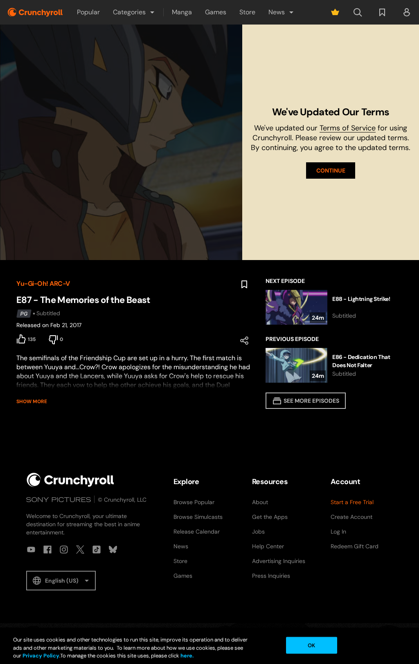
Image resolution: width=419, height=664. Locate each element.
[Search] (357, 12)
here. (186, 655)
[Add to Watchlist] (244, 284)
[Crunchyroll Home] (70, 479)
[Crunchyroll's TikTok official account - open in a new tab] (96, 549)
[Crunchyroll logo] (35, 12)
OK (311, 645)
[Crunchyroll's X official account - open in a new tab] (80, 549)
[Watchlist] (382, 12)
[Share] (244, 340)
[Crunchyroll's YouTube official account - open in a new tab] (31, 549)
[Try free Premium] (335, 12)
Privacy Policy (41, 655)
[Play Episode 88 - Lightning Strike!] (334, 307)
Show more (31, 401)
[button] (134, 12)
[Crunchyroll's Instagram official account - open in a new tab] (64, 549)
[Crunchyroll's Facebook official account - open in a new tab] (47, 549)
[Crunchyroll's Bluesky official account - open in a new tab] (113, 549)
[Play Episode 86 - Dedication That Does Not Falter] (334, 365)
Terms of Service (348, 128)
